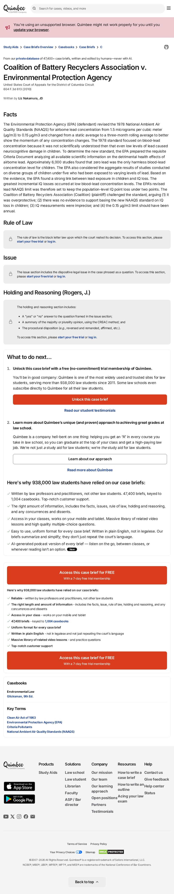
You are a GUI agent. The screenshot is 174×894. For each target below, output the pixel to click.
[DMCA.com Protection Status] (111, 851)
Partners (98, 805)
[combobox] (98, 8)
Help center (154, 786)
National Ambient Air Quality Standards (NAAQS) (40, 731)
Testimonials (102, 811)
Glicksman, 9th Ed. (20, 696)
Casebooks (66, 47)
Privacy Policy (98, 843)
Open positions (104, 798)
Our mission (101, 772)
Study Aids (10, 47)
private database (27, 58)
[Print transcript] (166, 47)
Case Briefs (87, 47)
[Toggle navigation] (169, 8)
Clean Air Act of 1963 (21, 717)
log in (51, 241)
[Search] (35, 8)
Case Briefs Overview (38, 47)
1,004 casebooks (57, 621)
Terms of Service (77, 843)
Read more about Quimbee (90, 470)
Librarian (72, 786)
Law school (74, 772)
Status (149, 793)
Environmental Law (20, 691)
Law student (75, 779)
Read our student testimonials (90, 410)
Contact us (153, 772)
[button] (90, 399)
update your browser (31, 30)
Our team (99, 779)
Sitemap (90, 852)
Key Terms (16, 708)
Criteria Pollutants (19, 727)
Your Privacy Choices (62, 852)
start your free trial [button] (30, 241)
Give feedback (156, 779)
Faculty (71, 793)
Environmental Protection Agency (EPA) (34, 722)
